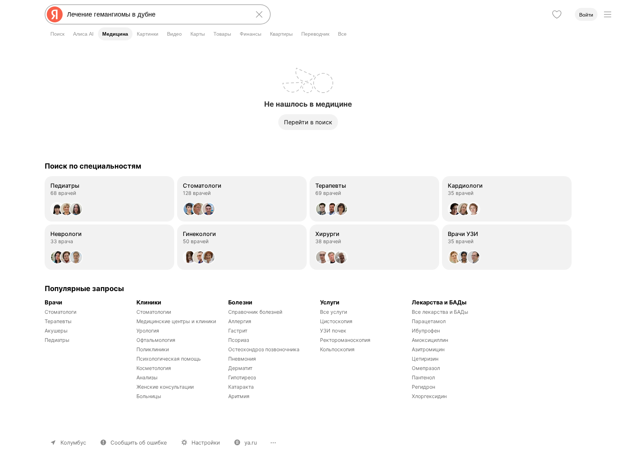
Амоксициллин (430, 340)
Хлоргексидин (429, 396)
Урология (147, 330)
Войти (586, 15)
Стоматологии (153, 312)
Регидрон (423, 387)
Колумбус (73, 442)
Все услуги (333, 312)
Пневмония (242, 359)
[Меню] (607, 14)
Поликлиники (152, 349)
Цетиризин (425, 359)
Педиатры (57, 340)
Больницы (148, 396)
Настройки (205, 442)
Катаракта (241, 387)
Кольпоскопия (337, 349)
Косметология (153, 368)
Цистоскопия (336, 321)
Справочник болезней (255, 312)
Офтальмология (155, 340)
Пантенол (423, 377)
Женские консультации (165, 387)
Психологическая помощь (168, 359)
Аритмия (238, 396)
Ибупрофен (426, 330)
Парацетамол (429, 321)
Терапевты (58, 321)
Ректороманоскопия (345, 340)
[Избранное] (557, 14)
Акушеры (56, 330)
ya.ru (250, 442)
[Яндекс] (55, 14)
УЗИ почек (333, 330)
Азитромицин (428, 349)
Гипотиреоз (242, 377)
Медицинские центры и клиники (176, 321)
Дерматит (240, 368)
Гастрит (237, 330)
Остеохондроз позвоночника (263, 349)
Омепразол (426, 368)
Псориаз (238, 340)
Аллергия (239, 321)
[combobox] (156, 14)
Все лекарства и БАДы (440, 312)
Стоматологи (60, 312)
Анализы (147, 377)
